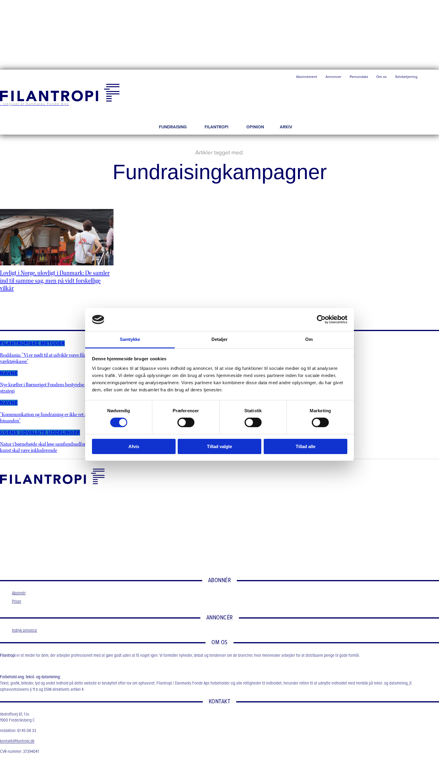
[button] (430, 78)
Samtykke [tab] (130, 339)
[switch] (185, 422)
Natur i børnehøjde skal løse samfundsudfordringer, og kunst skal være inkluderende (53, 447)
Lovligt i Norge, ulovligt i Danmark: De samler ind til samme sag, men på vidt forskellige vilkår (55, 280)
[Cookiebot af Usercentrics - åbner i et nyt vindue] (321, 319)
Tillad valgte (219, 446)
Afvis (133, 446)
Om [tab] (309, 339)
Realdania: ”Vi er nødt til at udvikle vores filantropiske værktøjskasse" (52, 358)
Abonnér (19, 593)
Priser (16, 602)
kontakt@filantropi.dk (17, 742)
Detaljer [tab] (219, 339)
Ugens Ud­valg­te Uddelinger (40, 433)
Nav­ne (9, 373)
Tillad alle (305, 446)
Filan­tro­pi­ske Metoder (32, 343)
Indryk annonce (24, 630)
